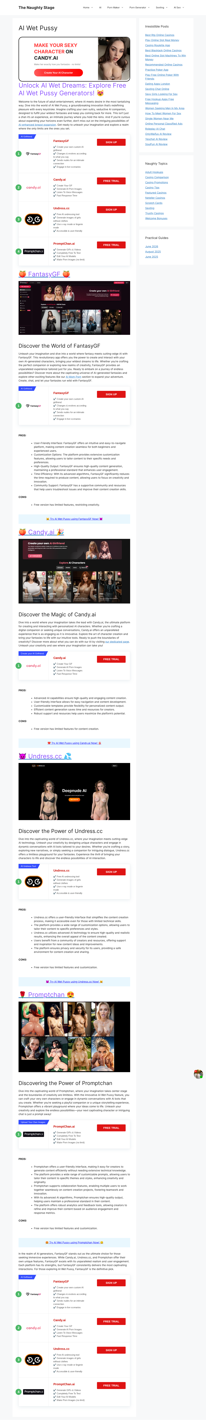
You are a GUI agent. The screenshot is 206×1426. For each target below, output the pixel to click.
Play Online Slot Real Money (162, 40)
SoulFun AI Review (156, 144)
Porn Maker (113, 7)
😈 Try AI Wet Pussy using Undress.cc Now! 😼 (74, 981)
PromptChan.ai (64, 243)
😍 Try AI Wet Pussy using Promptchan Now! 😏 (74, 1242)
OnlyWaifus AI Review (158, 133)
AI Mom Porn (73, 376)
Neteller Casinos (155, 197)
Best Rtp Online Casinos (159, 35)
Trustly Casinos (154, 213)
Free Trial (111, 180)
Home (86, 7)
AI (100, 7)
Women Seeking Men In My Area (164, 108)
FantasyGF (61, 141)
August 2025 (153, 251)
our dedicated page (117, 641)
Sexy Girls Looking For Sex (161, 94)
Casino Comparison (157, 177)
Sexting (160, 7)
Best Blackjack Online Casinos (163, 50)
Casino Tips (152, 187)
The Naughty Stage (36, 7)
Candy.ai (59, 179)
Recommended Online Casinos (163, 64)
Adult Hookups (154, 172)
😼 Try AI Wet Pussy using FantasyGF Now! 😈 (74, 518)
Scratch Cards (153, 202)
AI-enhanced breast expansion (37, 124)
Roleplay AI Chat (155, 128)
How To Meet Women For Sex (163, 113)
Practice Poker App (156, 69)
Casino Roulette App (157, 45)
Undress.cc (61, 208)
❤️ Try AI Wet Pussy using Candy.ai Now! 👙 (74, 743)
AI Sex (177, 7)
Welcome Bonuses (156, 218)
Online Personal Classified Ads (163, 123)
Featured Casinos (155, 192)
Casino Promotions (156, 182)
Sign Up (111, 142)
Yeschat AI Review (156, 139)
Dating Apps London (157, 83)
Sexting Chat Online (157, 88)
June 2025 (151, 256)
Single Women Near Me (159, 118)
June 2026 (151, 246)
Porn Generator (138, 7)
